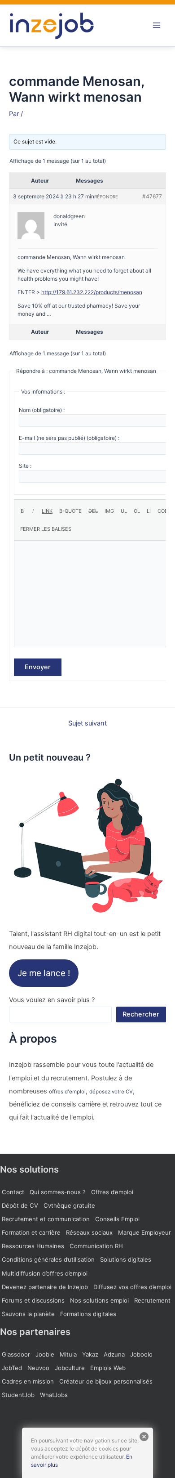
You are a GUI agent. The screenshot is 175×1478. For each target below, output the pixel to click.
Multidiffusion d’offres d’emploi (45, 1273)
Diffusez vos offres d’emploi (132, 1286)
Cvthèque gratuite (69, 1205)
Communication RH (96, 1246)
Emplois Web (108, 1367)
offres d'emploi (67, 1091)
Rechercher (140, 1014)
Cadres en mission (28, 1381)
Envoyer (38, 667)
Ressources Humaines (33, 1246)
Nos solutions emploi (99, 1300)
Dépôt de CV (20, 1205)
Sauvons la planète (28, 1313)
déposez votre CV (111, 1091)
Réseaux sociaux (89, 1232)
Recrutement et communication (46, 1219)
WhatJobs (54, 1394)
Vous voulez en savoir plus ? (52, 1000)
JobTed (12, 1367)
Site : (25, 465)
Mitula (68, 1354)
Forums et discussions (33, 1300)
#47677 (152, 196)
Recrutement (152, 1300)
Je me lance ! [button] (44, 973)
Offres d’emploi (112, 1192)
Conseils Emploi (117, 1219)
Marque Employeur (144, 1232)
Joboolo (141, 1354)
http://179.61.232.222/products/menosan (91, 292)
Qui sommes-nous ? (58, 1192)
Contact (13, 1192)
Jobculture (70, 1367)
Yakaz (90, 1354)
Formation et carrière (31, 1232)
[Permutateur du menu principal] (156, 25)
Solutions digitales (125, 1259)
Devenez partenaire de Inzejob (45, 1286)
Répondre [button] (106, 196)
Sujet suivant (87, 723)
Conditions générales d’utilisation (48, 1259)
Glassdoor (16, 1354)
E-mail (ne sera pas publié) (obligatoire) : (69, 437)
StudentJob (18, 1394)
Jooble (44, 1354)
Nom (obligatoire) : (42, 410)
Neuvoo (38, 1367)
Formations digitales (88, 1313)
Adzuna (114, 1354)
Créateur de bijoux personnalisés (106, 1381)
